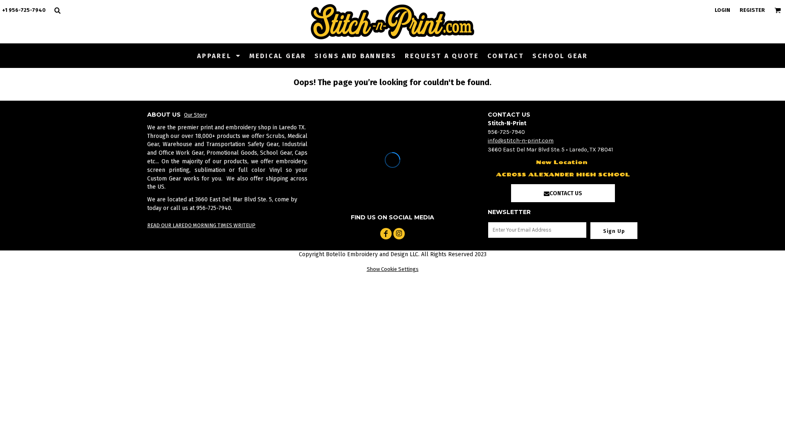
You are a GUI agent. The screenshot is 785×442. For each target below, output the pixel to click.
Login (722, 10)
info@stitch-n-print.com (521, 140)
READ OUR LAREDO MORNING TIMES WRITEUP (201, 225)
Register (752, 10)
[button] (219, 55)
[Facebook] (386, 233)
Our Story (195, 115)
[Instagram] (399, 233)
